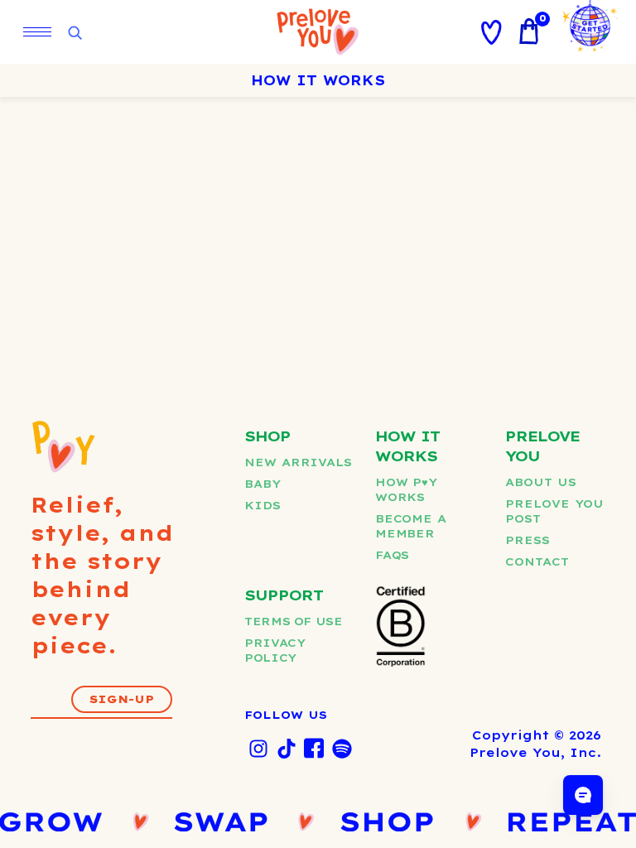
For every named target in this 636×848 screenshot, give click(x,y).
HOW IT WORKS (318, 80)
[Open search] (74, 33)
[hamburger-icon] (37, 32)
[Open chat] (583, 795)
